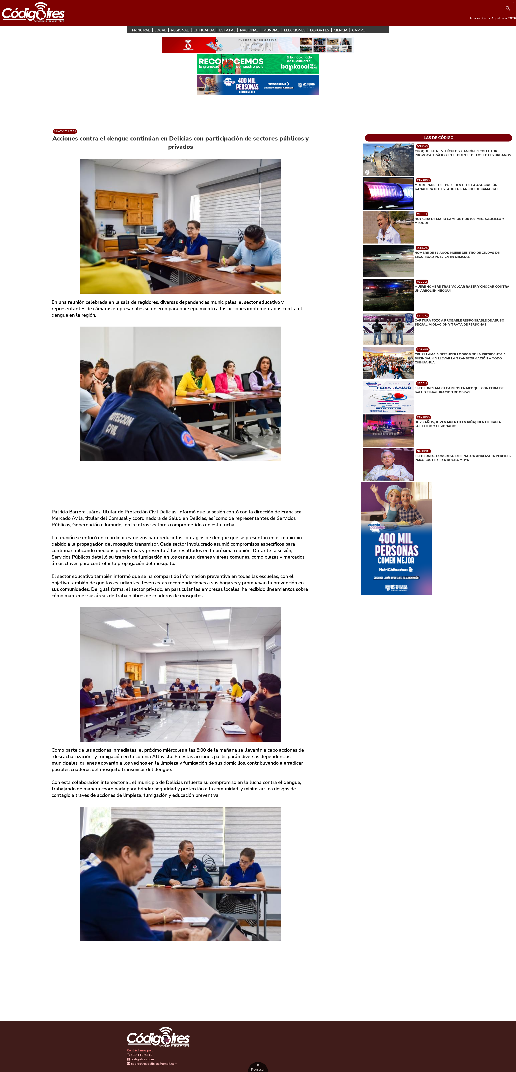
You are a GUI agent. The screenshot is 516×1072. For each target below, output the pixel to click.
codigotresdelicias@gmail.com (153, 1064)
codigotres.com (142, 1059)
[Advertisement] (258, 111)
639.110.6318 (141, 1055)
